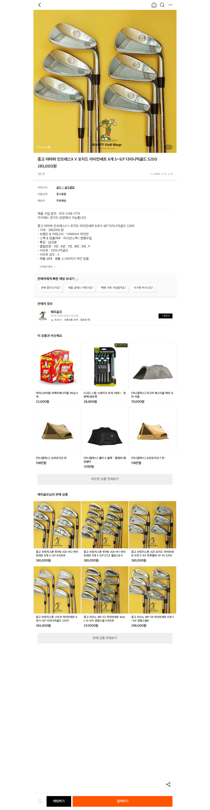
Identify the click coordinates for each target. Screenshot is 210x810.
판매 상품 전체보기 (105, 638)
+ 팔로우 (165, 315)
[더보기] (170, 5)
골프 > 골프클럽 (65, 187)
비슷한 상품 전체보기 (105, 479)
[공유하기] (168, 784)
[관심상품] (42, 801)
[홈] (154, 5)
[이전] (39, 5)
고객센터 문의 (45, 266)
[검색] (162, 5)
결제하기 (122, 801)
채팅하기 (59, 801)
